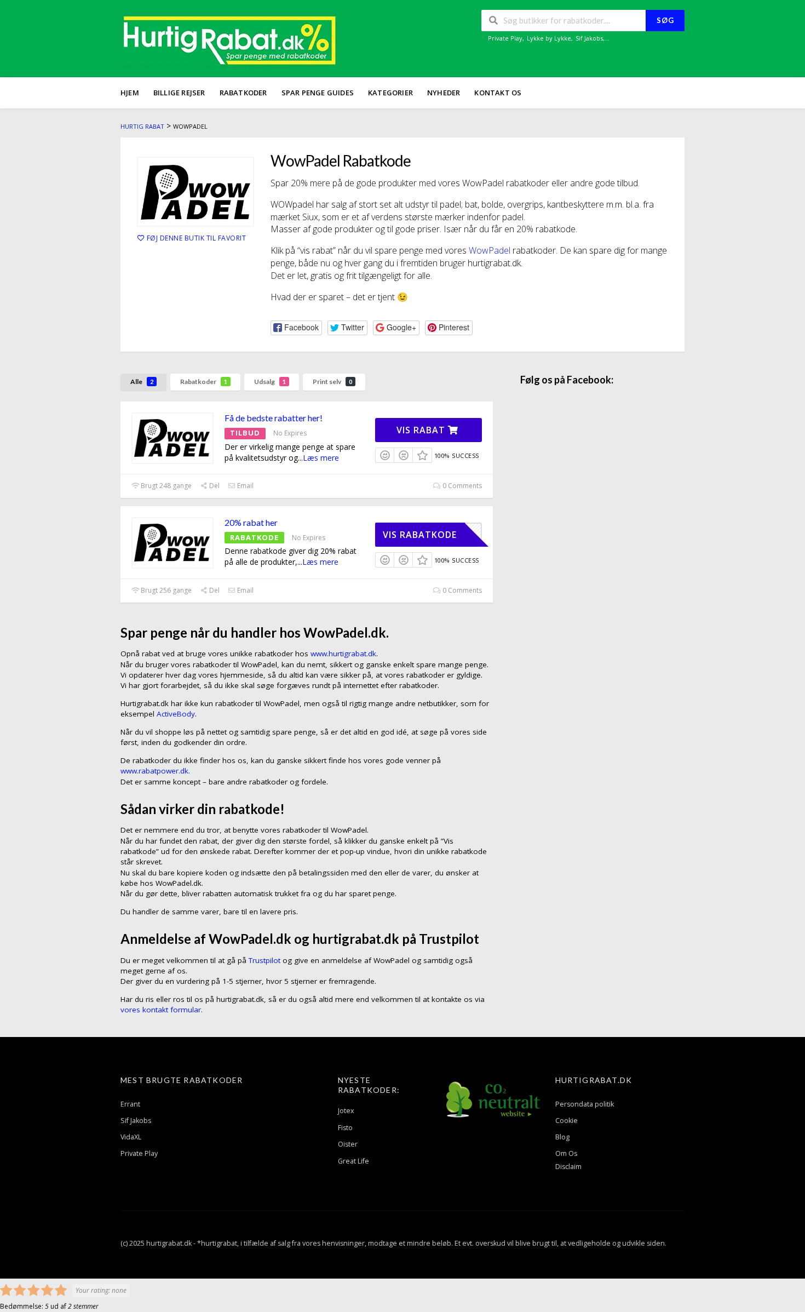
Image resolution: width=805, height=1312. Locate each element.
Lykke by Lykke (549, 38)
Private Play (505, 38)
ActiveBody (176, 714)
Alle (141, 381)
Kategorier (390, 93)
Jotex (346, 1110)
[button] (296, 327)
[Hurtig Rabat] (230, 40)
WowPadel (489, 250)
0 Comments (461, 485)
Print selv (332, 381)
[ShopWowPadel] (195, 192)
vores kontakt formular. (161, 1010)
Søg (665, 20)
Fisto (345, 1127)
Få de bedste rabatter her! (274, 417)
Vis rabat (422, 430)
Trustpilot (264, 960)
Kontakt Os (497, 93)
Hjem (129, 93)
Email (244, 485)
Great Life (353, 1161)
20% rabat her (251, 522)
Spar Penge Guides (317, 93)
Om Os (566, 1153)
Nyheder (443, 93)
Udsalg (270, 381)
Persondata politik (584, 1104)
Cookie (566, 1120)
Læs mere (321, 457)
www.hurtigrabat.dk (343, 653)
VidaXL (130, 1137)
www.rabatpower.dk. (155, 771)
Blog (562, 1137)
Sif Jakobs (589, 38)
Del (214, 485)
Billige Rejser (179, 93)
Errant (130, 1104)
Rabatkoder (243, 93)
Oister (348, 1144)
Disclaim (568, 1166)
